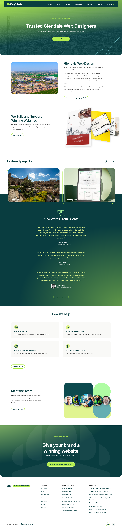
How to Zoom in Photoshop (97, 512)
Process (43, 491)
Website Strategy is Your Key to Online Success (101, 499)
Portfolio (44, 501)
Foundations (45, 495)
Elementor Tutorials (95, 503)
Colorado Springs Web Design (71, 501)
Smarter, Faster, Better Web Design (99, 488)
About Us (44, 488)
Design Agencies (67, 488)
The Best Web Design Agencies (98, 491)
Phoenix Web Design (68, 507)
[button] (107, 161)
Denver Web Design (68, 504)
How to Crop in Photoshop (97, 509)
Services (43, 498)
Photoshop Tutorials (95, 506)
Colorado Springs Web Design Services (101, 495)
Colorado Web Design (68, 498)
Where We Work (66, 495)
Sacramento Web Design (69, 511)
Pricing (43, 504)
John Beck (15, 200)
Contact (43, 507)
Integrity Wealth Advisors (76, 200)
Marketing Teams (67, 491)
